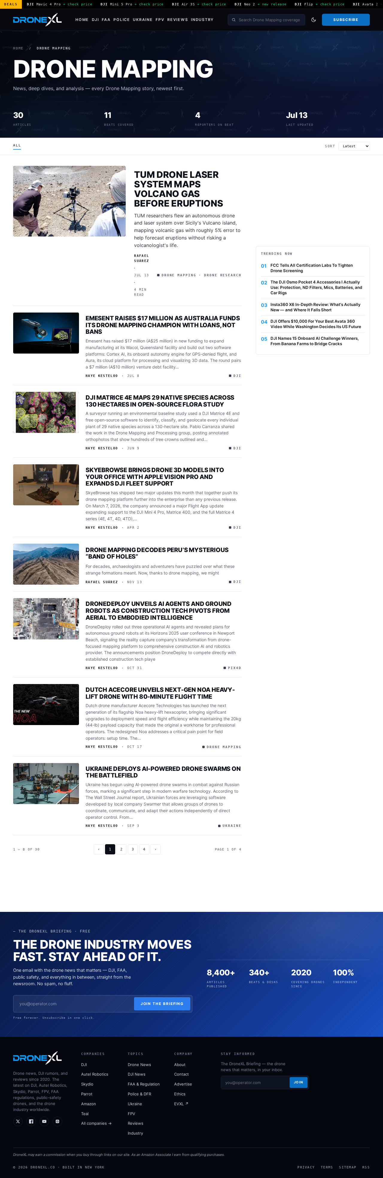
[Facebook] (31, 1121)
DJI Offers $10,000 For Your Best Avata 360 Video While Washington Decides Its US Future (315, 324)
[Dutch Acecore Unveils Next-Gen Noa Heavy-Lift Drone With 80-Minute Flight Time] (46, 704)
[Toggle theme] (313, 19)
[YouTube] (44, 1121)
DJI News (136, 1074)
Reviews (177, 19)
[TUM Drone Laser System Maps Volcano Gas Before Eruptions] (69, 201)
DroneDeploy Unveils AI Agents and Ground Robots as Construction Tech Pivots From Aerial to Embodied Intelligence (159, 610)
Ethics (180, 1093)
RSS (366, 1167)
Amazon (88, 1103)
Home (82, 19)
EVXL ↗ (181, 1103)
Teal (85, 1113)
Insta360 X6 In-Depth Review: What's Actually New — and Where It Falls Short (315, 307)
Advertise (183, 1084)
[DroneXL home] (37, 19)
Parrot (86, 1093)
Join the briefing (162, 1003)
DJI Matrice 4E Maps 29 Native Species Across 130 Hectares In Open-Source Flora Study (160, 401)
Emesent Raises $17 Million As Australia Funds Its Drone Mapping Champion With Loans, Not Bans (163, 325)
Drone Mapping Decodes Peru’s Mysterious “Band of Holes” (157, 553)
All (17, 145)
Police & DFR (139, 1093)
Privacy (306, 1167)
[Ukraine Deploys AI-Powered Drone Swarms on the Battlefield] (46, 783)
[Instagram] (57, 1121)
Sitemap (347, 1167)
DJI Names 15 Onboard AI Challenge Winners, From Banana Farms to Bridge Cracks (314, 341)
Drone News (139, 1064)
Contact (181, 1074)
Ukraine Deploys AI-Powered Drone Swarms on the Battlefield (163, 772)
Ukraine (143, 19)
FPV (160, 19)
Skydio (87, 1084)
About (180, 1064)
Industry (202, 19)
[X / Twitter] (18, 1121)
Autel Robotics (94, 1074)
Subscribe (345, 19)
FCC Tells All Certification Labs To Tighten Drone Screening (311, 268)
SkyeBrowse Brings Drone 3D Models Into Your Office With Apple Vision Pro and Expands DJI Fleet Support (155, 476)
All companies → (96, 1123)
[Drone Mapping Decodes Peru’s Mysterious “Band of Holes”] (46, 564)
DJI (95, 19)
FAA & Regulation (144, 1084)
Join (298, 1082)
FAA (106, 19)
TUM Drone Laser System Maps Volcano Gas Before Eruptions (178, 188)
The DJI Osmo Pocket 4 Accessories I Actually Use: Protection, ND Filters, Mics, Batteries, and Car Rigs (316, 287)
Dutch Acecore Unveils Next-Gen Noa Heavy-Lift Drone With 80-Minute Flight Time (160, 693)
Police (121, 19)
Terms (327, 1167)
